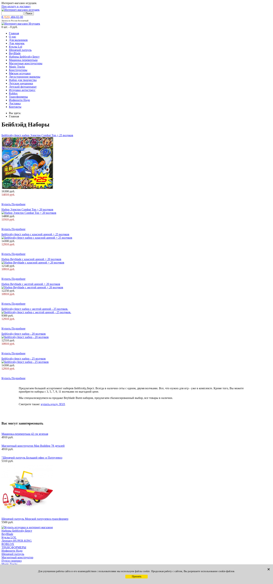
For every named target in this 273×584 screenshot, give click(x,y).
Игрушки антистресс (22, 90)
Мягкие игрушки (20, 73)
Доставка (15, 103)
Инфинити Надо (19, 100)
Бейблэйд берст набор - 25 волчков (23, 358)
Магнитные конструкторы (25, 63)
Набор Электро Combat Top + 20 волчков (27, 209)
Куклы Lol (15, 46)
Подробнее (18, 204)
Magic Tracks (17, 66)
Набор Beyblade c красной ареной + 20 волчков (31, 259)
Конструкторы (18, 70)
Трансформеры (18, 96)
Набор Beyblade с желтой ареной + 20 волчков (30, 284)
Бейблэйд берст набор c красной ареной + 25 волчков (35, 234)
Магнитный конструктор (17, 557)
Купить (6, 204)
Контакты (15, 106)
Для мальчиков (18, 40)
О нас (12, 36)
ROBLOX (7, 544)
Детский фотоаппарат (23, 86)
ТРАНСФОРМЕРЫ (13, 547)
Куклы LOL (9, 537)
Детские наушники (21, 83)
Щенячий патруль (20, 50)
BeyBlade (15, 53)
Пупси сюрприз (11, 560)
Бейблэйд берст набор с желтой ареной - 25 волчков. (34, 308)
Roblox (13, 93)
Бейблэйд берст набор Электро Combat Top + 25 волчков (37, 135)
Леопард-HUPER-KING (16, 540)
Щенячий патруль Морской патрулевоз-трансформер (34, 518)
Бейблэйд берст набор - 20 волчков (23, 333)
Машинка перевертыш (23, 60)
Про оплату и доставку (16, 6)
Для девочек (17, 43)
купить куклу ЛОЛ (53, 404)
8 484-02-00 (12, 17)
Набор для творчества (23, 80)
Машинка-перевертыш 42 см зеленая (24, 433)
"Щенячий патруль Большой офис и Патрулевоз (31, 457)
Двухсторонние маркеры (24, 76)
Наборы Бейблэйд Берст (24, 56)
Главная (14, 33)
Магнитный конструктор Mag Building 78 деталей (33, 445)
